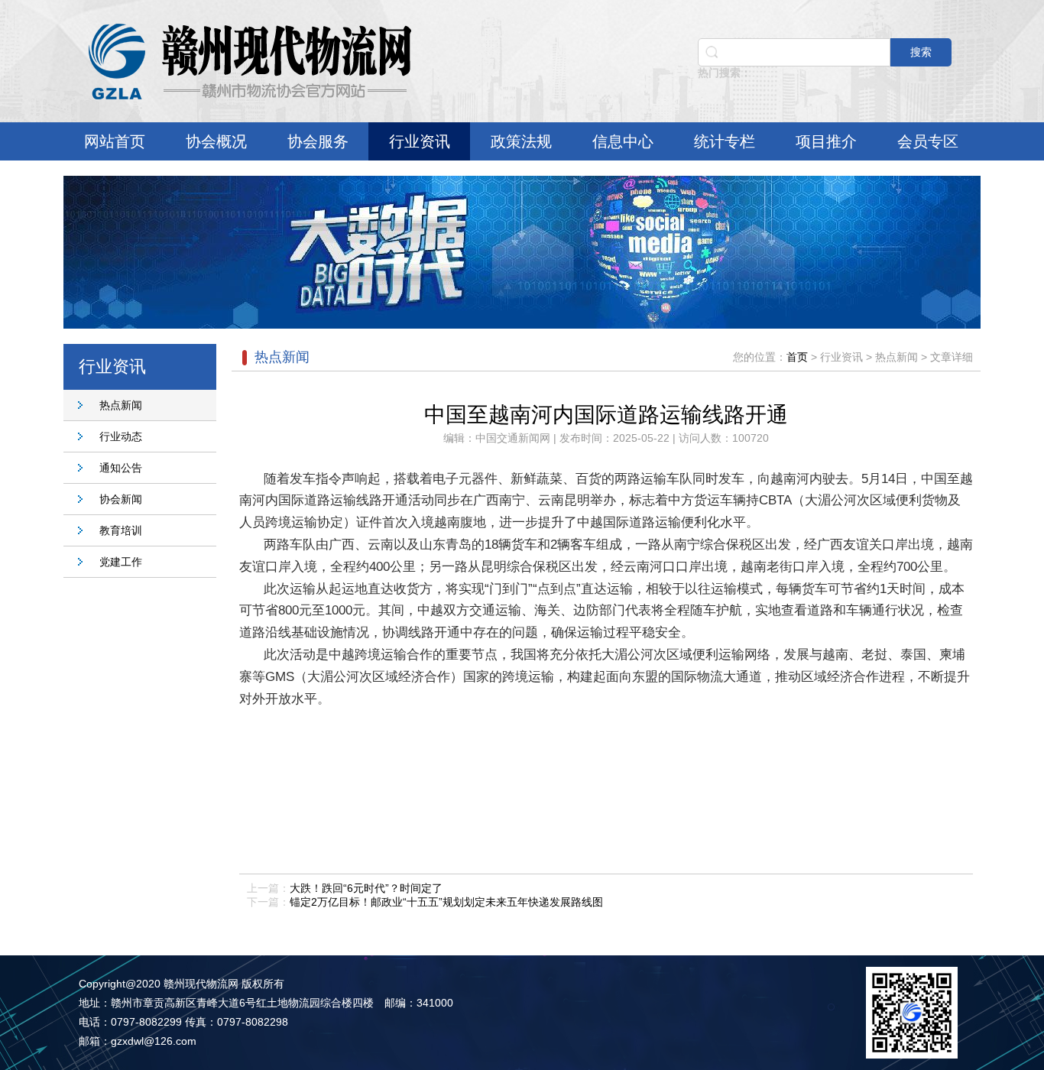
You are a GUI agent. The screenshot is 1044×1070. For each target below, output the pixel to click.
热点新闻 (120, 405)
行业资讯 (419, 141)
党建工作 (120, 562)
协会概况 (216, 141)
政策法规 (521, 141)
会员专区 (927, 141)
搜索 (921, 52)
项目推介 (826, 141)
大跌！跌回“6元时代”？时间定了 (366, 888)
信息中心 (622, 141)
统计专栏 (724, 141)
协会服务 (318, 141)
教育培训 (120, 530)
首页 (797, 357)
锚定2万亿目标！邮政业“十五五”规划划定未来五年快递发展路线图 (446, 902)
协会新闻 (120, 499)
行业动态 (120, 436)
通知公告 (120, 468)
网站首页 (114, 141)
